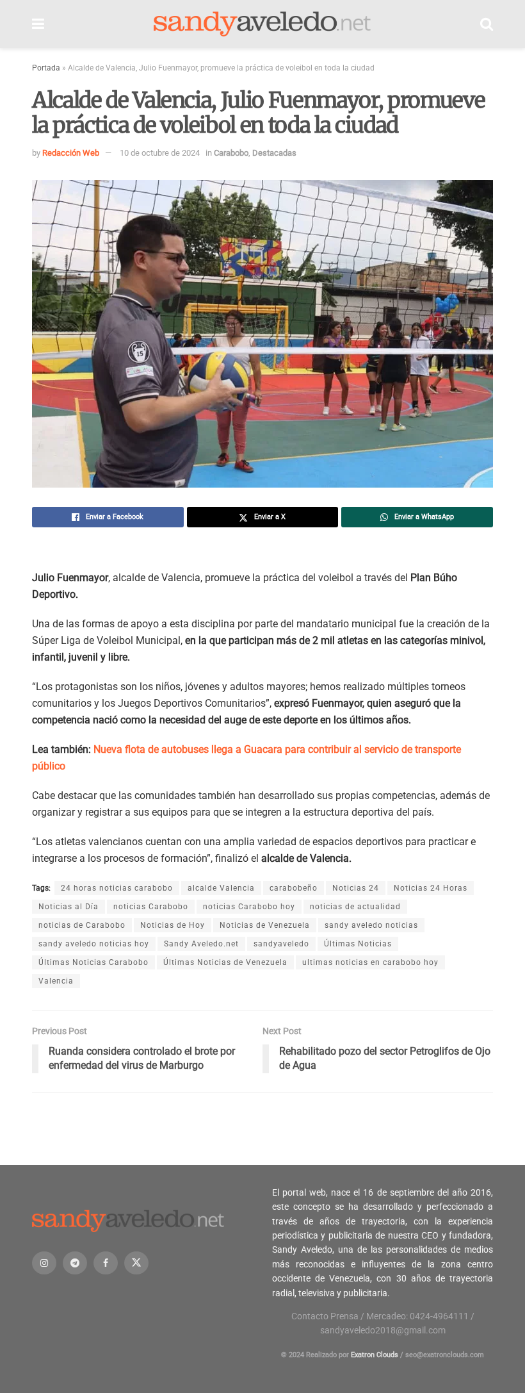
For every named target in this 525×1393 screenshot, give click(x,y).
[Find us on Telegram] (75, 1262)
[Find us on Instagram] (44, 1262)
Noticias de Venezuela (265, 925)
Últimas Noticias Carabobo (93, 962)
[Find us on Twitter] (136, 1262)
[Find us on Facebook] (105, 1262)
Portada (46, 67)
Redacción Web (70, 153)
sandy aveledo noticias (371, 925)
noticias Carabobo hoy (249, 906)
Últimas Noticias (358, 943)
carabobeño (294, 888)
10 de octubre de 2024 (160, 153)
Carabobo (231, 153)
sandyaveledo (281, 943)
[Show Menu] (38, 24)
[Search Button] (486, 24)
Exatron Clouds (374, 1355)
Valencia (56, 981)
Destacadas (274, 153)
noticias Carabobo (150, 906)
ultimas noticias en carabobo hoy (370, 962)
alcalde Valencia (221, 888)
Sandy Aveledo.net (201, 943)
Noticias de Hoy (172, 925)
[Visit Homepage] (262, 24)
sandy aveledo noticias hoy (93, 943)
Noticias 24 (355, 888)
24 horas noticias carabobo (117, 888)
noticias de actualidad (355, 906)
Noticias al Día (68, 906)
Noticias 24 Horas (430, 888)
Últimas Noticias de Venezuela (225, 962)
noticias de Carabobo (81, 925)
